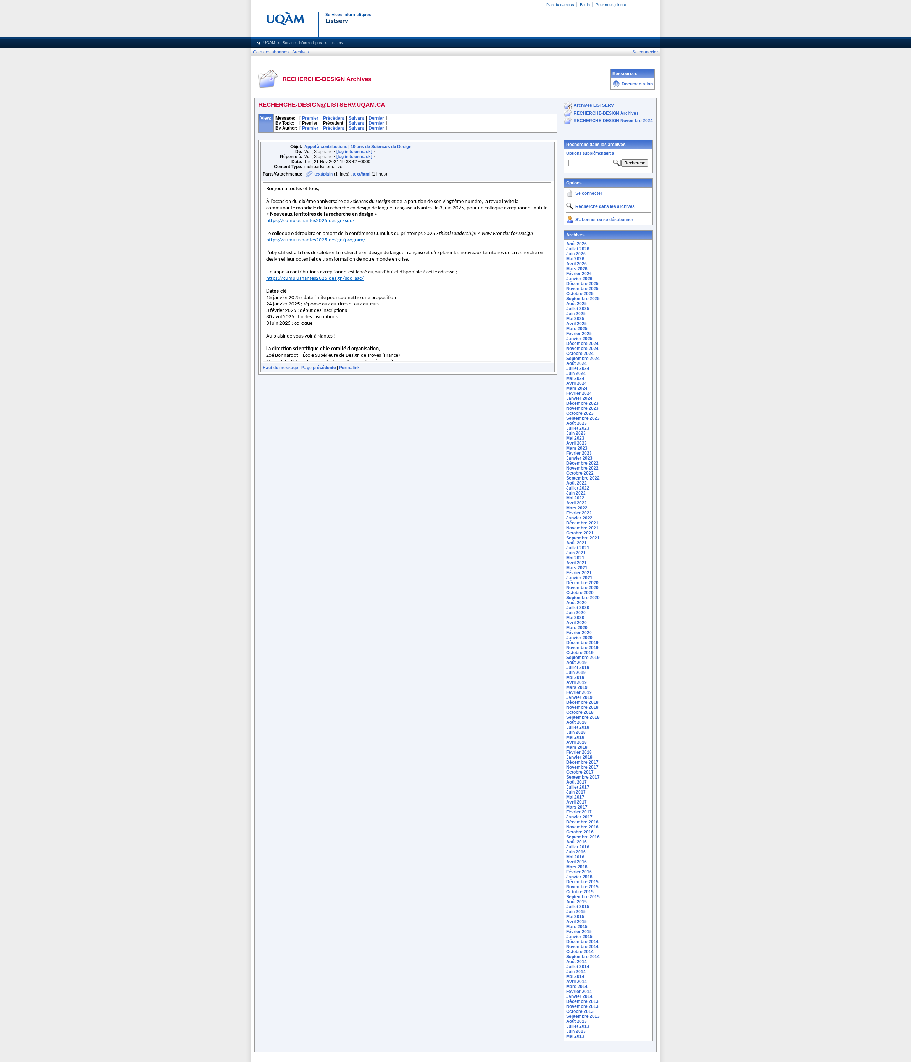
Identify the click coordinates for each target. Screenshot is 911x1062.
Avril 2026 (576, 263)
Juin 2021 (576, 552)
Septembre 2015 (583, 896)
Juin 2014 (576, 971)
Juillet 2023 (577, 428)
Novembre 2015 (582, 886)
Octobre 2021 (580, 532)
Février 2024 (579, 393)
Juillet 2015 (577, 906)
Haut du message (280, 367)
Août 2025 (576, 303)
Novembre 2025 (582, 288)
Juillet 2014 (577, 966)
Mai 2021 (575, 557)
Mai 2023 (575, 438)
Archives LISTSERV (594, 105)
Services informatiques (302, 43)
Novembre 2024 (582, 348)
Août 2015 (576, 901)
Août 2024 (576, 363)
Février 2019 (579, 692)
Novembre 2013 (582, 1006)
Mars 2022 (577, 508)
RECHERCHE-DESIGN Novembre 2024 (613, 120)
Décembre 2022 (582, 463)
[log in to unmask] (354, 151)
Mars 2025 (577, 328)
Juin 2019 (576, 672)
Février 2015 (579, 931)
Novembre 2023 (582, 408)
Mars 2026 (577, 268)
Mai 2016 (575, 856)
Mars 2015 (577, 926)
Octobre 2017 (580, 772)
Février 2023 (579, 453)
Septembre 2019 (583, 657)
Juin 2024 (576, 373)
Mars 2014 (577, 986)
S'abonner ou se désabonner (604, 219)
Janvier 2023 (579, 458)
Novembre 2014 (582, 946)
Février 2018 (579, 752)
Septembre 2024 (583, 358)
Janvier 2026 (579, 278)
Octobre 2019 (580, 652)
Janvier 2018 (579, 757)
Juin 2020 (576, 612)
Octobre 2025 (580, 293)
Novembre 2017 (582, 767)
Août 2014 (576, 961)
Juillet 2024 (577, 368)
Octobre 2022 (580, 473)
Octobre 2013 (580, 1011)
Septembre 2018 (583, 717)
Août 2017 (576, 782)
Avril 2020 (576, 622)
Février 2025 (579, 333)
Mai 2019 (575, 677)
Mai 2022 (575, 498)
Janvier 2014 (579, 996)
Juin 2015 (576, 911)
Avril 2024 (576, 383)
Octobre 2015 (580, 891)
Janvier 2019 (579, 697)
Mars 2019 (577, 687)
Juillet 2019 (577, 667)
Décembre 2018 (582, 702)
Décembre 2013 (582, 1001)
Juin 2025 (576, 313)
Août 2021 (576, 542)
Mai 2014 (575, 976)
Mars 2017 (577, 807)
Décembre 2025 (582, 283)
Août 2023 (576, 423)
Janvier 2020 (579, 637)
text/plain (323, 174)
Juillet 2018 (577, 727)
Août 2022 (576, 483)
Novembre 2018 (582, 707)
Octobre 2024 (580, 353)
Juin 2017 (576, 792)
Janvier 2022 (579, 518)
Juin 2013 (576, 1031)
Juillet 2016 (577, 846)
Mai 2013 (575, 1036)
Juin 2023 (576, 433)
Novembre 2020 (582, 587)
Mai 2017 (575, 797)
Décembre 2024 (582, 343)
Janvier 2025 (579, 338)
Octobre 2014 (580, 951)
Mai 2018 (575, 737)
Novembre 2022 (582, 468)
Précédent (333, 118)
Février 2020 (579, 632)
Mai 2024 (575, 378)
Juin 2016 (576, 851)
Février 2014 (579, 991)
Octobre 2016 (580, 832)
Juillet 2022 (577, 488)
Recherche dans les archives (596, 144)
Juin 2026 (576, 253)
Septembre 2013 (583, 1016)
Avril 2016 (576, 861)
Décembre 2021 (582, 522)
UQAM (269, 43)
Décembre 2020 (582, 582)
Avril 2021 (576, 562)
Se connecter (588, 193)
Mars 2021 (577, 567)
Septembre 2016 (583, 837)
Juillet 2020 (577, 607)
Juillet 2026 (577, 248)
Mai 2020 (575, 617)
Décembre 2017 (582, 762)
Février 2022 (579, 513)
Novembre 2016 (582, 827)
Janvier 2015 (579, 936)
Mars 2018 (577, 747)
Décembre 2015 (582, 881)
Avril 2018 (576, 742)
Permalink (349, 367)
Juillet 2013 (577, 1026)
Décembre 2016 (582, 822)
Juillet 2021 (577, 547)
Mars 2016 (577, 866)
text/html (361, 174)
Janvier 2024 (579, 398)
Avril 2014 (576, 981)
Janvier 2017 (579, 817)
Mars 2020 (577, 627)
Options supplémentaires (590, 153)
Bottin (585, 4)
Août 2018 (576, 722)
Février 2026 (579, 273)
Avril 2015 (576, 921)
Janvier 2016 (579, 876)
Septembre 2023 (583, 418)
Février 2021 (579, 572)
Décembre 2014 (582, 941)
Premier (310, 118)
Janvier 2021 (579, 577)
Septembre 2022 (583, 478)
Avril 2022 (576, 503)
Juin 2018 (576, 732)
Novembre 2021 (582, 527)
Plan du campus (560, 4)
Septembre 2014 (583, 956)
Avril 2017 (576, 802)
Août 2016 (576, 841)
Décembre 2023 (582, 403)
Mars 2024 (577, 388)
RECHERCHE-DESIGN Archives (606, 113)
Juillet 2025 (577, 308)
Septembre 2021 (583, 537)
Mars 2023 (577, 448)
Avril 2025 (576, 323)
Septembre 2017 (583, 777)
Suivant (356, 118)
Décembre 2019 (582, 642)
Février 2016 (579, 871)
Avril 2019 (576, 682)
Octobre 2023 (580, 413)
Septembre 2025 (583, 298)
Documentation (637, 84)
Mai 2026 (575, 258)
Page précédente (318, 367)
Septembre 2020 (583, 597)
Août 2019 (576, 662)
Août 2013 (576, 1021)
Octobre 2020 (580, 592)
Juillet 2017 (577, 787)
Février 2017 (579, 812)
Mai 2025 (575, 318)
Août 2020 (576, 602)
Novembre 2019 (582, 647)
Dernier (376, 118)
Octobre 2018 (580, 712)
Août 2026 (576, 243)
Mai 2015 (575, 916)
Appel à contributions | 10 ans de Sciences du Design (357, 146)
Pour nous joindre (611, 4)
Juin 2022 (576, 493)
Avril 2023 (576, 443)
